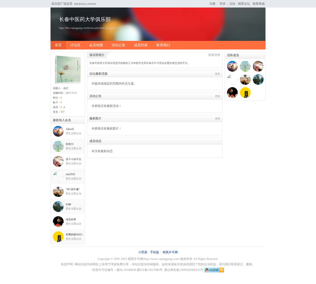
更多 (217, 73)
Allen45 (70, 129)
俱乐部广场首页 (61, 3)
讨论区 (75, 45)
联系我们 (163, 45)
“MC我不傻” (73, 189)
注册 (212, 3)
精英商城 (259, 3)
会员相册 (96, 45)
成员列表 (141, 45)
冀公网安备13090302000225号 (183, 270)
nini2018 (70, 174)
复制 (125, 27)
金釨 (65, 88)
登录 (222, 3)
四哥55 (70, 144)
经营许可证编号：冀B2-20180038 (114, 270)
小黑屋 (142, 252)
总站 (232, 3)
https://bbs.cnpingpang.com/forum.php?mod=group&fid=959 (90, 27)
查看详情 (214, 55)
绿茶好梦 (71, 219)
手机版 (154, 252)
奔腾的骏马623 (74, 234)
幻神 (68, 204)
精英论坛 (244, 3)
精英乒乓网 (170, 252)
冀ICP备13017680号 (150, 270)
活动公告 (118, 45)
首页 (58, 45)
